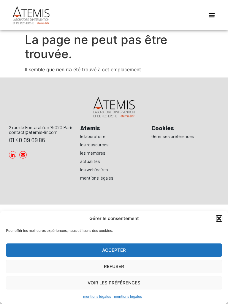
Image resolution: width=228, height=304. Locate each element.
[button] (219, 218)
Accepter (114, 250)
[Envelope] (23, 155)
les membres (92, 153)
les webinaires (94, 169)
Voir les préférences (114, 283)
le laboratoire (92, 136)
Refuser (114, 266)
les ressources (94, 144)
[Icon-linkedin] (12, 155)
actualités (90, 161)
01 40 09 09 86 (27, 139)
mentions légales (97, 296)
